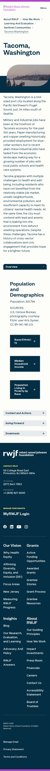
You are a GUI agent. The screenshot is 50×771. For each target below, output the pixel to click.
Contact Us (34, 683)
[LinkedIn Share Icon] (11, 527)
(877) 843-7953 (12, 484)
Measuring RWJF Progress (10, 603)
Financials (33, 668)
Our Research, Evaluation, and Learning (12, 637)
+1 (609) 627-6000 (14, 493)
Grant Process (36, 592)
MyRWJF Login (16, 513)
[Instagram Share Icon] (26, 527)
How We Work (36, 641)
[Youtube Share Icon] (19, 527)
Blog (6, 626)
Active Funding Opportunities (36, 557)
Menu (43, 8)
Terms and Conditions (15, 756)
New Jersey (11, 592)
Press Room (34, 660)
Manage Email (10, 741)
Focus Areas (11, 584)
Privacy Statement (13, 749)
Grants (33, 545)
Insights (10, 618)
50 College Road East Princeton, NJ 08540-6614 (19, 472)
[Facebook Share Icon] (5, 527)
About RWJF (32, 620)
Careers (32, 675)
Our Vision (12, 545)
